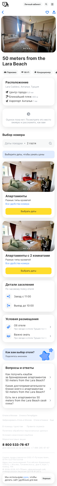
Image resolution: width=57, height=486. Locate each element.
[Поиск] (46, 4)
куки (25, 477)
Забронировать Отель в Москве (17, 420)
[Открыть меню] (52, 4)
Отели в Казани (41, 420)
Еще (52, 420)
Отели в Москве (9, 415)
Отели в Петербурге (28, 415)
